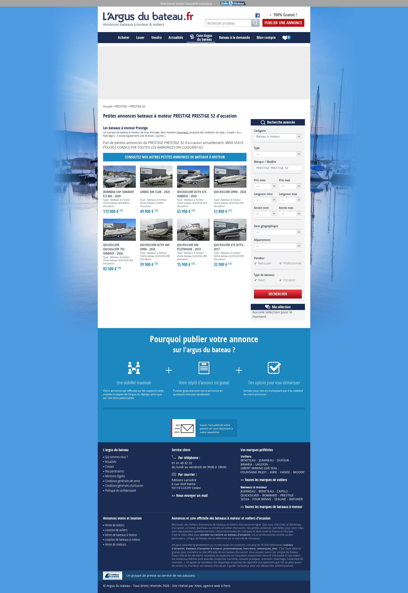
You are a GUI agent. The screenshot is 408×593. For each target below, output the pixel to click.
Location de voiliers (116, 529)
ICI (201, 147)
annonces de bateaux (213, 524)
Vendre (156, 37)
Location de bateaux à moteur (122, 539)
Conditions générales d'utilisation (124, 485)
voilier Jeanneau (198, 528)
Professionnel (292, 263)
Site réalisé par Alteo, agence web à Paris (201, 586)
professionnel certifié (271, 534)
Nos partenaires (114, 471)
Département (262, 240)
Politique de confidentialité (120, 490)
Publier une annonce (283, 22)
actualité (279, 555)
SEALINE (280, 499)
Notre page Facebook (257, 15)
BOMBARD (269, 495)
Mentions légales (115, 475)
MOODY (299, 472)
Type (257, 148)
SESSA (245, 499)
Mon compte (266, 37)
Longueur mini (263, 194)
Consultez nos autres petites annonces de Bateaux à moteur (175, 157)
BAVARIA (246, 464)
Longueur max (288, 194)
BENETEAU (248, 460)
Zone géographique (266, 226)
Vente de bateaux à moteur (121, 534)
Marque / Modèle (265, 162)
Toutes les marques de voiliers (266, 479)
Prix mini (260, 180)
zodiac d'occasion (235, 528)
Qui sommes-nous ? (116, 456)
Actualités (176, 37)
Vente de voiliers (114, 525)
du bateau (204, 37)
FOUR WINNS (261, 499)
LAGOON (261, 464)
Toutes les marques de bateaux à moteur (273, 506)
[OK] (255, 23)
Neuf (261, 280)
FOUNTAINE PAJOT (254, 472)
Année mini (261, 208)
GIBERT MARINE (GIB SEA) (259, 468)
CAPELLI (282, 491)
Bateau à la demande (234, 37)
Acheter (123, 37)
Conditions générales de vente (122, 480)
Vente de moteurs (115, 544)
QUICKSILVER (250, 495)
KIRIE (273, 472)
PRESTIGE (287, 495)
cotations (239, 545)
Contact (109, 466)
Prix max (284, 180)
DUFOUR (283, 460)
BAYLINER (296, 499)
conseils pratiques (249, 559)
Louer (140, 37)
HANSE (285, 472)
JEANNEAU (266, 460)
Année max (286, 208)
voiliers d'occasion (240, 524)
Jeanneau (182, 132)
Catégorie (260, 131)
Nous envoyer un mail (191, 495)
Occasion (289, 280)
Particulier (264, 263)
